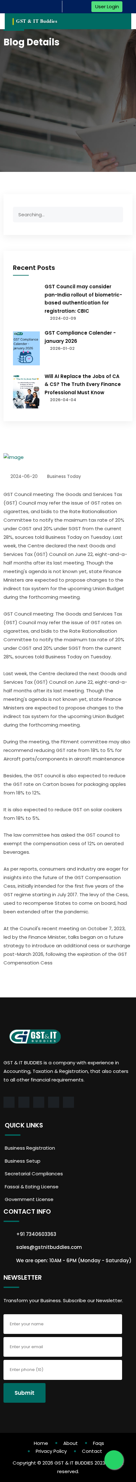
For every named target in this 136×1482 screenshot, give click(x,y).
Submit (24, 1393)
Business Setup (22, 1161)
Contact (92, 1451)
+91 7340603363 (36, 1234)
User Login (107, 6)
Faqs (98, 1443)
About (70, 1443)
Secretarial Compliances (34, 1173)
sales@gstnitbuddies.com (49, 1247)
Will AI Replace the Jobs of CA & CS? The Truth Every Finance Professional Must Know (83, 384)
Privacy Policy (51, 1451)
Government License (29, 1199)
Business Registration (30, 1148)
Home (41, 1443)
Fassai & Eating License (32, 1186)
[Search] (116, 216)
